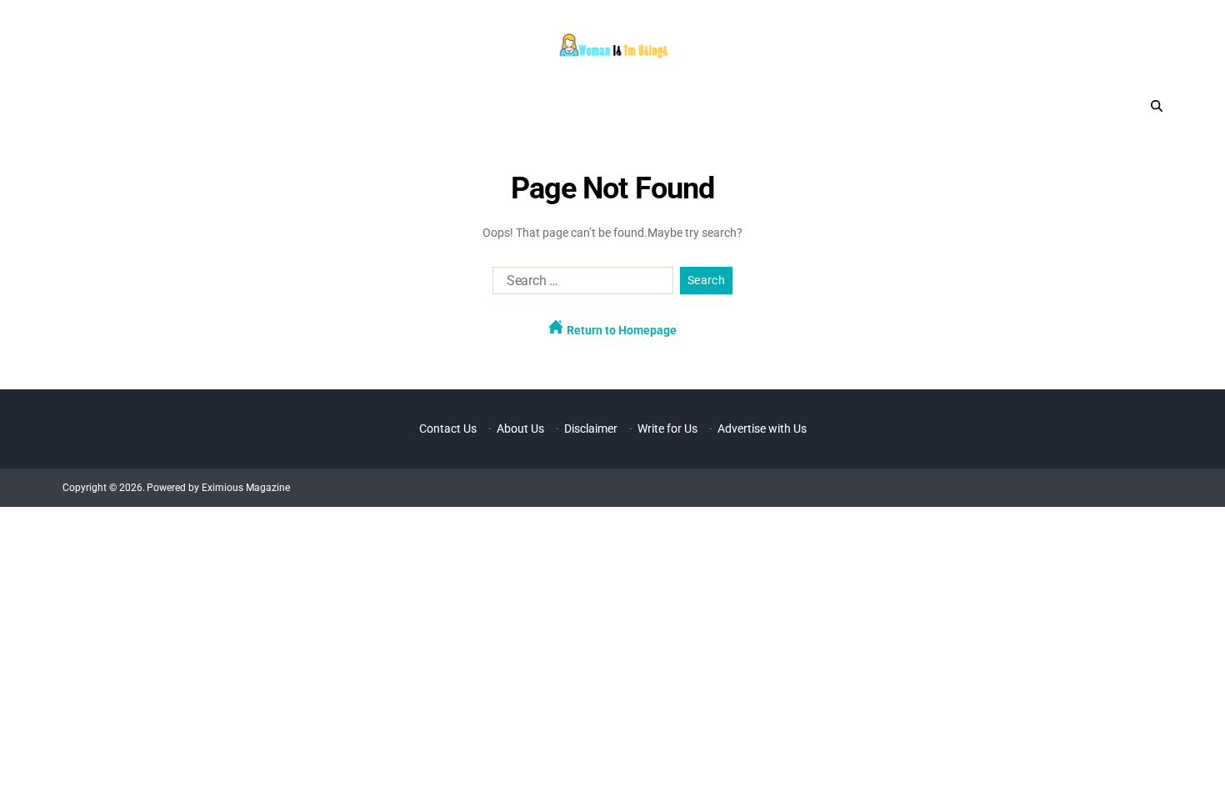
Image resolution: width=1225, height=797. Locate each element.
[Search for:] (579, 284)
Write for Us (668, 428)
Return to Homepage (620, 330)
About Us (520, 428)
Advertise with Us (762, 428)
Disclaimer (591, 428)
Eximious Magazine (246, 488)
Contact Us (448, 428)
